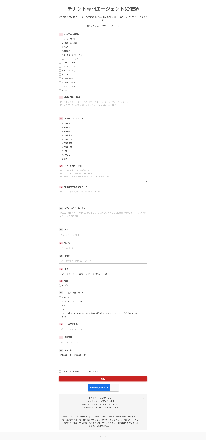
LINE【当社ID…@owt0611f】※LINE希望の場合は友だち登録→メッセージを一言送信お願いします (100, 313)
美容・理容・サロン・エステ (72, 54)
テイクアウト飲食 (68, 82)
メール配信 (103, 436)
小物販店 (65, 47)
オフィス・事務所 (68, 39)
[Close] (143, 398)
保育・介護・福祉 (68, 70)
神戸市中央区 (67, 131)
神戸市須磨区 (67, 143)
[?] (97, 372)
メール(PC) (66, 297)
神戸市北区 (66, 151)
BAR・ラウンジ (68, 74)
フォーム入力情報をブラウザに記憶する (80, 371)
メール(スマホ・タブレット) (72, 301)
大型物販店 (66, 51)
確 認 (103, 379)
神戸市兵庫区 (67, 135)
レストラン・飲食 (68, 86)
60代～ (107, 274)
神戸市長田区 (67, 139)
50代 (98, 274)
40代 (89, 274)
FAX (63, 309)
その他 (64, 90)
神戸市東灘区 (67, 123)
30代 (81, 274)
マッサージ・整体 (68, 62)
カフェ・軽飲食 (67, 78)
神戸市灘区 (66, 127)
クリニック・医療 (68, 66)
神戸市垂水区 (67, 147)
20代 (72, 274)
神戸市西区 (66, 155)
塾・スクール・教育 (69, 43)
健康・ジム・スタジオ (70, 58)
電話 (63, 305)
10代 (63, 274)
